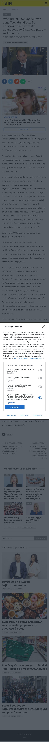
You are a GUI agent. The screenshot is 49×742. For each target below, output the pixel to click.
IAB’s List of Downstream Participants (27, 358)
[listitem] (24, 365)
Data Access (24, 415)
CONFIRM (14, 407)
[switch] (40, 370)
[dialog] (24, 371)
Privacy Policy (37, 415)
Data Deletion (12, 415)
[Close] (44, 327)
